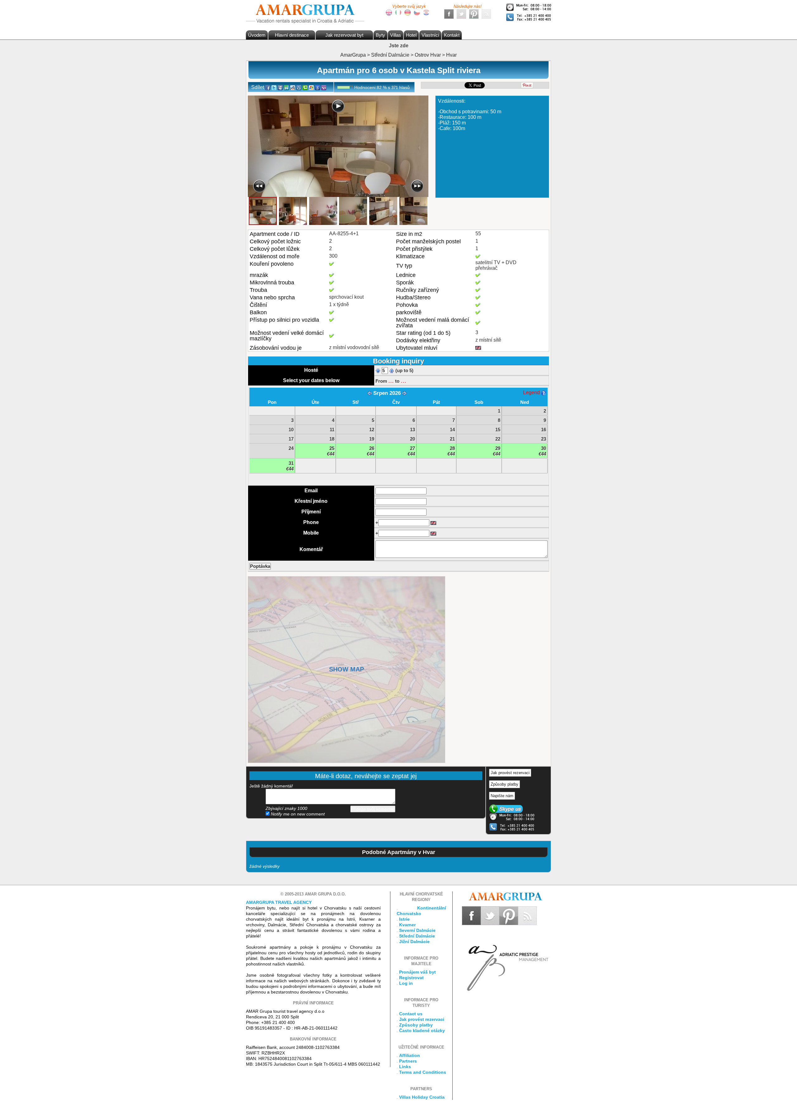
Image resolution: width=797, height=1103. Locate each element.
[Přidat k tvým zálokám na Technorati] (305, 87)
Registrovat (411, 977)
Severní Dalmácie (417, 930)
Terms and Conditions (422, 1072)
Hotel (411, 35)
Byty (380, 35)
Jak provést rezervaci (510, 772)
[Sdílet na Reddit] (292, 87)
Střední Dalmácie (417, 935)
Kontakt (452, 35)
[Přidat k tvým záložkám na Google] (317, 87)
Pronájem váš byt (417, 972)
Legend (532, 392)
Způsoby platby (504, 784)
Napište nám (502, 795)
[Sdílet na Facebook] (267, 87)
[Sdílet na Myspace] (280, 87)
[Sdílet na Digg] (298, 87)
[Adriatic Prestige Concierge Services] (506, 958)
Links (405, 1066)
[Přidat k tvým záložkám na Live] (311, 87)
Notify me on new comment (297, 813)
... (391, 380)
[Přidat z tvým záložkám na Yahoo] (323, 87)
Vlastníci (430, 35)
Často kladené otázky (422, 1030)
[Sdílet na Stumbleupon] (286, 87)
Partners (408, 1061)
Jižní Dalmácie (414, 941)
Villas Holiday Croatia (422, 1097)
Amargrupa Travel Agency (279, 902)
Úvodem (257, 35)
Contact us (410, 1013)
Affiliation (409, 1055)
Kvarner (407, 924)
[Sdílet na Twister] (273, 87)
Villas (395, 35)
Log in (406, 983)
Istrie (404, 919)
